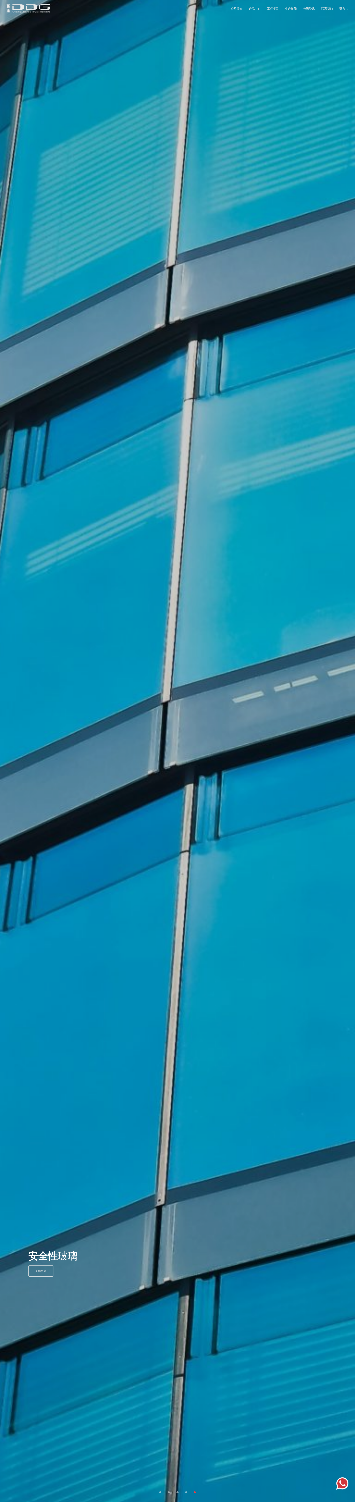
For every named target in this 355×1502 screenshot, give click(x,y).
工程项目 (273, 9)
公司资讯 (309, 9)
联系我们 (327, 9)
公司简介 (236, 9)
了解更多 (41, 1271)
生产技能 (291, 9)
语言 (342, 9)
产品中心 (254, 9)
